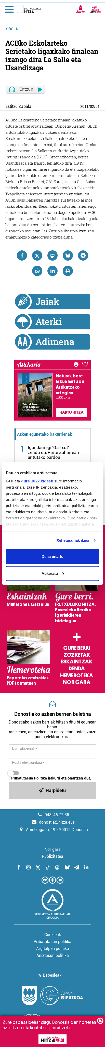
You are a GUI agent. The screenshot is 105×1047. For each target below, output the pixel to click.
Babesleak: (52, 975)
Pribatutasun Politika (29, 778)
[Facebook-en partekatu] (22, 255)
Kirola (11, 29)
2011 (84, 106)
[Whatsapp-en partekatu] (37, 271)
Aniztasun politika (52, 955)
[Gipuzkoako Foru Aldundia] (52, 995)
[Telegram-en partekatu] (83, 255)
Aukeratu (50, 573)
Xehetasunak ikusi (73, 540)
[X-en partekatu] (37, 255)
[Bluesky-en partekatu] (68, 255)
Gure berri (76, 648)
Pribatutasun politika (52, 941)
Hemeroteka (76, 675)
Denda (77, 668)
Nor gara (76, 682)
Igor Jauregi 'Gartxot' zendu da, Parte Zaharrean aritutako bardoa (53, 452)
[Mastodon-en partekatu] (52, 255)
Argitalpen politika (52, 948)
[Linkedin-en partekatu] (52, 271)
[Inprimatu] (68, 271)
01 (98, 106)
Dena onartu (52, 556)
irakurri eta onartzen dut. (51, 778)
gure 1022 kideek (37, 481)
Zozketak (76, 655)
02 (92, 106)
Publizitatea (52, 856)
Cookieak (52, 934)
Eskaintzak (76, 661)
